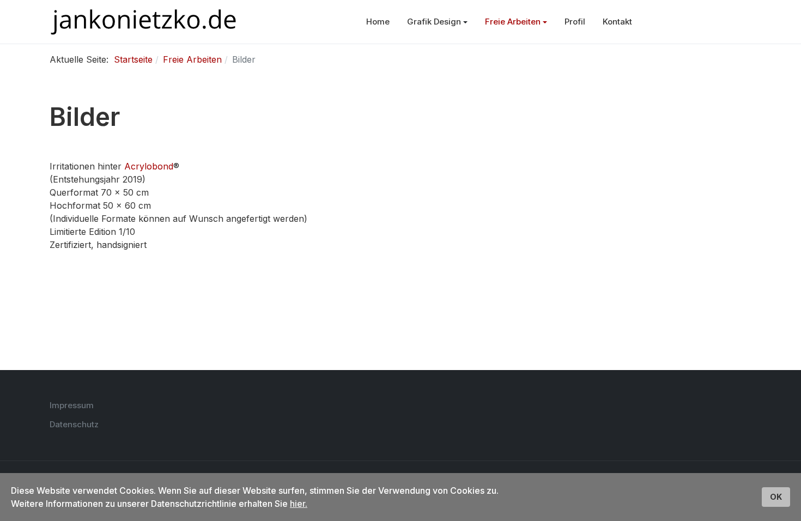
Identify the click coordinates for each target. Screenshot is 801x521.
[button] (437, 22)
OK (776, 496)
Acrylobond (148, 166)
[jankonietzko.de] (144, 22)
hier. (298, 503)
